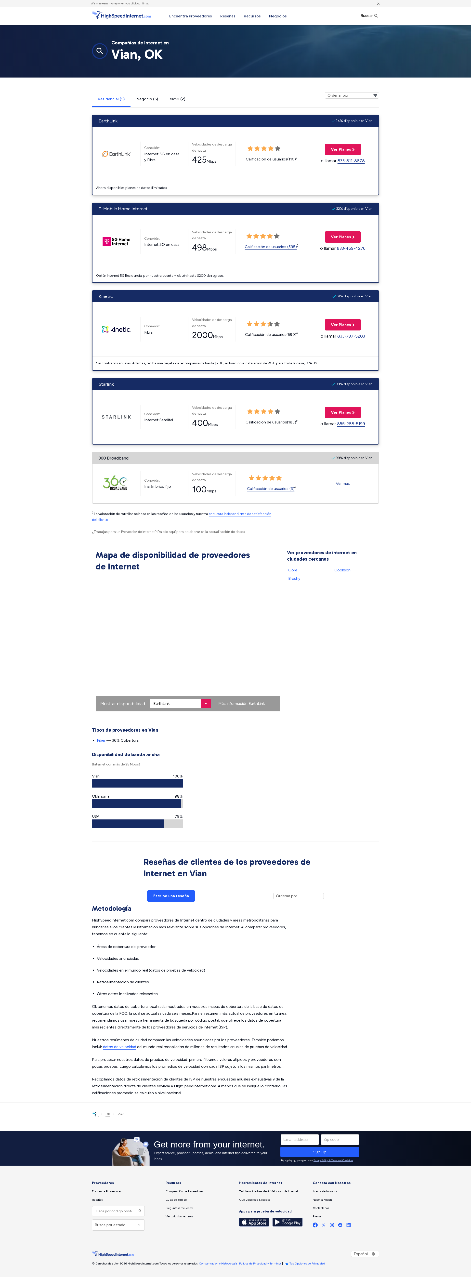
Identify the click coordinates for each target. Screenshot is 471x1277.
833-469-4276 (351, 248)
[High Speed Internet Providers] (121, 15)
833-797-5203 (351, 336)
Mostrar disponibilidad (122, 703)
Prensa (317, 1216)
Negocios (278, 16)
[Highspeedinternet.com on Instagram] (331, 1226)
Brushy (294, 578)
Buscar (367, 15)
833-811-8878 (351, 160)
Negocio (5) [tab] (147, 99)
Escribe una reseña (171, 896)
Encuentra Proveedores (190, 16)
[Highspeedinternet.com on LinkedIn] (348, 1226)
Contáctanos (321, 1208)
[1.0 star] (249, 324)
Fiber (101, 740)
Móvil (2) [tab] (177, 99)
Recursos (252, 16)
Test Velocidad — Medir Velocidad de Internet (268, 1191)
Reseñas (228, 16)
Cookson (342, 570)
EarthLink (257, 703)
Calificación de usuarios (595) (271, 246)
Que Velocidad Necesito (254, 1199)
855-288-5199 (351, 423)
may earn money (107, 3)
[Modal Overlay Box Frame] (235, 1148)
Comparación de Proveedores (184, 1191)
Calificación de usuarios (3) (270, 488)
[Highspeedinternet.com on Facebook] (315, 1226)
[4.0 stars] (270, 324)
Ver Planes (338, 149)
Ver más (343, 483)
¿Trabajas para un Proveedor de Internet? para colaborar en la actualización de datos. (169, 532)
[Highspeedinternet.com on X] (323, 1226)
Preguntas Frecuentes (179, 1208)
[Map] (187, 642)
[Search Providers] (139, 1211)
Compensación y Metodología (218, 1263)
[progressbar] (137, 783)
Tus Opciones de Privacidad (307, 1263)
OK (107, 1114)
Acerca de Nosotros (325, 1191)
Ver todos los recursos (179, 1216)
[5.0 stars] (277, 324)
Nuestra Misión (322, 1199)
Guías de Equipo (176, 1199)
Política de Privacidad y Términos (260, 1263)
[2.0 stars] (256, 324)
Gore (292, 570)
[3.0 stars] (263, 324)
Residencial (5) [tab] (111, 99)
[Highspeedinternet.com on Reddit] (340, 1226)
